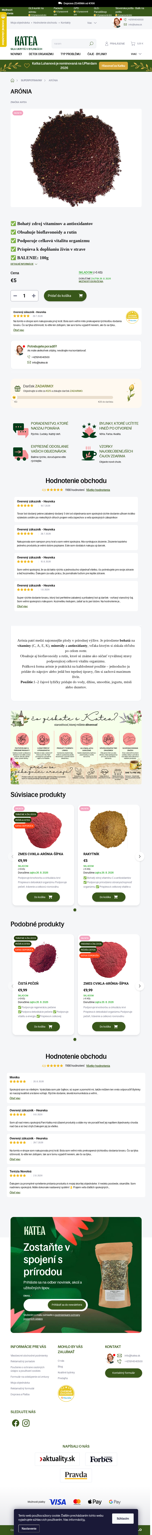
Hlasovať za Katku (113, 66)
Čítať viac (18, 330)
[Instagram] (24, 1422)
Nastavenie (29, 1528)
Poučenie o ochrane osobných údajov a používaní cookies (27, 1369)
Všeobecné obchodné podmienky (29, 1355)
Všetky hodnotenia (98, 490)
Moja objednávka (20, 22)
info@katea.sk (132, 1355)
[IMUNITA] (108, 829)
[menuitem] (18, 54)
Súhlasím (123, 1518)
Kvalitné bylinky (66, 1372)
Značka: (19, 102)
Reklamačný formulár (22, 1388)
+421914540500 (134, 1361)
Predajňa (63, 1378)
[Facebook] (14, 1422)
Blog (60, 1366)
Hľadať (91, 43)
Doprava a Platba (20, 1394)
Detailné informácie (22, 264)
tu (83, 1519)
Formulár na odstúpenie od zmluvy (30, 1376)
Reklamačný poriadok (23, 1361)
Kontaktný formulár (123, 1372)
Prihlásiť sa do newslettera (67, 1304)
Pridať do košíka (59, 296)
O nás (61, 1360)
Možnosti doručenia (91, 281)
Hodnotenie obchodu (45, 22)
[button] (75, 910)
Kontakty (66, 22)
